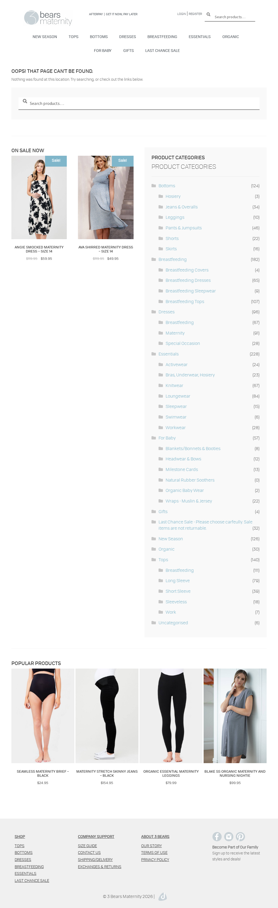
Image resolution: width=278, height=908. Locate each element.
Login (181, 14)
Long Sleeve (178, 580)
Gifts (128, 50)
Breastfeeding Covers (187, 270)
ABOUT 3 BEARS (155, 836)
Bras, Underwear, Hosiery (190, 374)
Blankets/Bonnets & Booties (193, 448)
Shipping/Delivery (95, 859)
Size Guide (87, 845)
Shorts (172, 238)
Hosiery (173, 196)
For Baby (103, 50)
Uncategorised (173, 622)
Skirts (171, 248)
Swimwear (176, 417)
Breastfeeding (162, 36)
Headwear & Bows (183, 458)
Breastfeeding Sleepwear (191, 291)
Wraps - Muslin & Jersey (189, 501)
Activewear (177, 364)
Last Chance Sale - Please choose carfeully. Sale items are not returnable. (205, 525)
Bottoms (99, 36)
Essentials (200, 36)
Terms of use (154, 852)
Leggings (175, 217)
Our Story (151, 845)
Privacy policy (155, 859)
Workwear (176, 427)
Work (171, 612)
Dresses (127, 36)
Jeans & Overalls (182, 207)
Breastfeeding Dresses (188, 280)
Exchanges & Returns (99, 866)
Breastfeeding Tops (185, 301)
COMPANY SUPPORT (96, 836)
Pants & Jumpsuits (184, 227)
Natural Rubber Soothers (190, 480)
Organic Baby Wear (185, 490)
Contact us (89, 852)
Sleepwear (176, 406)
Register (195, 14)
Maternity (175, 333)
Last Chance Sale (162, 50)
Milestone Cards (182, 469)
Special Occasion (183, 343)
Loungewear (178, 396)
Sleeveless (176, 601)
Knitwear (174, 385)
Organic (230, 36)
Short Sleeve (178, 591)
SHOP (20, 836)
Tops (73, 36)
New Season (45, 36)
